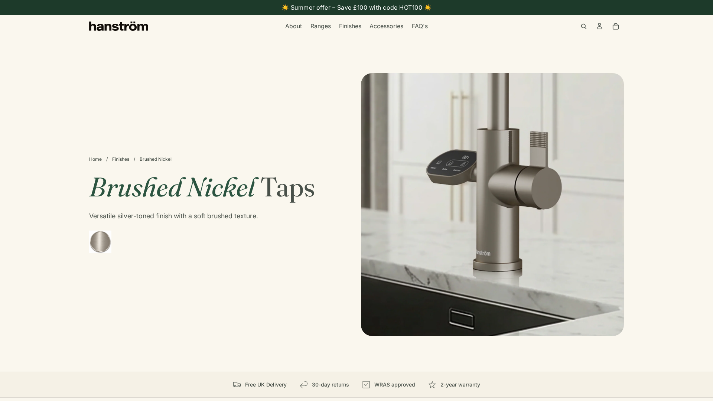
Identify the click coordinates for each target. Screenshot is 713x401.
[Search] (584, 26)
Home (95, 159)
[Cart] (616, 26)
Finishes (120, 159)
